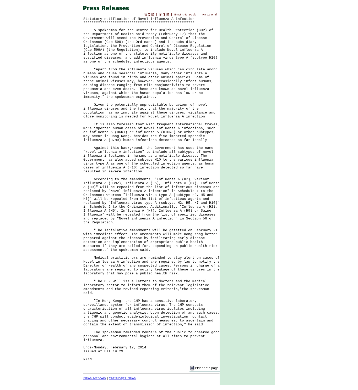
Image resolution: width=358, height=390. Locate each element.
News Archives (94, 378)
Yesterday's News (122, 378)
